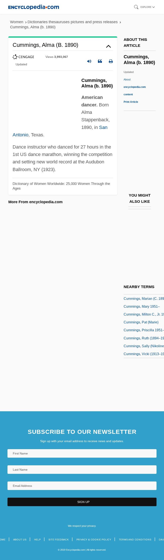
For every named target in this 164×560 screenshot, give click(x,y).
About (135, 87)
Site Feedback (58, 539)
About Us (19, 539)
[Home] (33, 7)
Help (37, 539)
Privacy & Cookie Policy (93, 539)
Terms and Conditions (135, 539)
